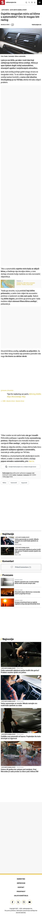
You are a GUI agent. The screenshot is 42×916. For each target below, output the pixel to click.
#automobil (14, 482)
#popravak (24, 482)
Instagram (26, 475)
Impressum (21, 883)
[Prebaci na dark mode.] (26, 2)
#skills (38, 394)
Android (29, 473)
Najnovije (8, 639)
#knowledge (16, 396)
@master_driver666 (7, 390)
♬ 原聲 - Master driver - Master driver (12, 401)
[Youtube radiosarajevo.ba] (30, 902)
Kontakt (21, 887)
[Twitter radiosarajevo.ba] (18, 902)
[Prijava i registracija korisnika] (32, 2)
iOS (33, 473)
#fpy (23, 396)
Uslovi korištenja (21, 896)
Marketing (21, 879)
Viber (7, 476)
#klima (4, 482)
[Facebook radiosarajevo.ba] (12, 902)
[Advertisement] (21, 175)
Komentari (8, 561)
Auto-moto (5, 10)
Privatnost (21, 891)
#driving (32, 394)
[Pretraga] (29, 2)
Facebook (19, 475)
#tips (9, 396)
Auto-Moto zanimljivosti (18, 10)
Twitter (14, 475)
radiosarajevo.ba (27, 908)
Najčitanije (8, 534)
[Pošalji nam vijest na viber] (24, 902)
